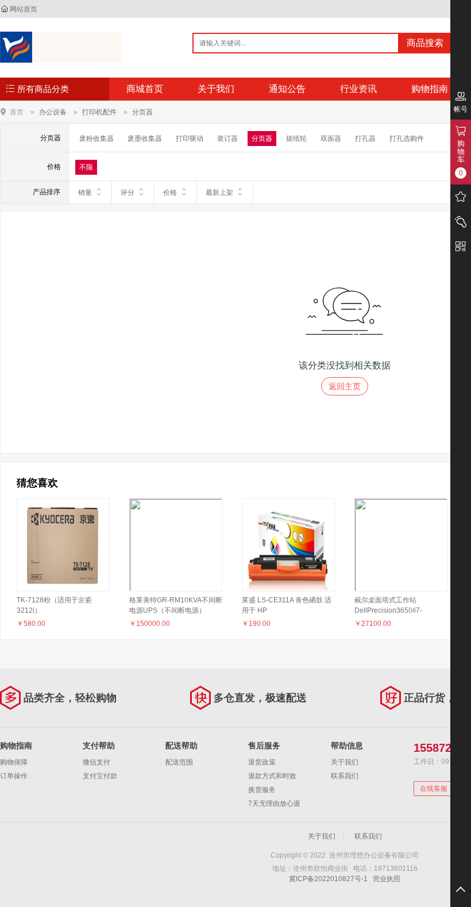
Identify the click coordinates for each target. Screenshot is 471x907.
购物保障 (14, 762)
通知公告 (287, 89)
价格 (170, 193)
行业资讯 (358, 89)
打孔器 (365, 138)
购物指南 (429, 89)
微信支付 (96, 762)
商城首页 (144, 89)
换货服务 (262, 790)
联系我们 (344, 776)
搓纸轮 (296, 138)
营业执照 (386, 879)
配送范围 (179, 762)
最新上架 (219, 193)
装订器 (227, 138)
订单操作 (14, 776)
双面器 (331, 138)
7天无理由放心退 (274, 804)
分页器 (142, 112)
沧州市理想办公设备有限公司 (61, 47)
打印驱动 (189, 138)
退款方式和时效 (272, 776)
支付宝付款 (100, 776)
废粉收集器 (96, 138)
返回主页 (345, 386)
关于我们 (216, 89)
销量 (85, 193)
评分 (127, 193)
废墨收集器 (145, 138)
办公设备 (53, 112)
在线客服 (433, 789)
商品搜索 (425, 43)
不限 (86, 167)
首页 (17, 112)
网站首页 (23, 9)
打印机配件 (99, 112)
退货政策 (262, 762)
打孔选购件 (406, 138)
